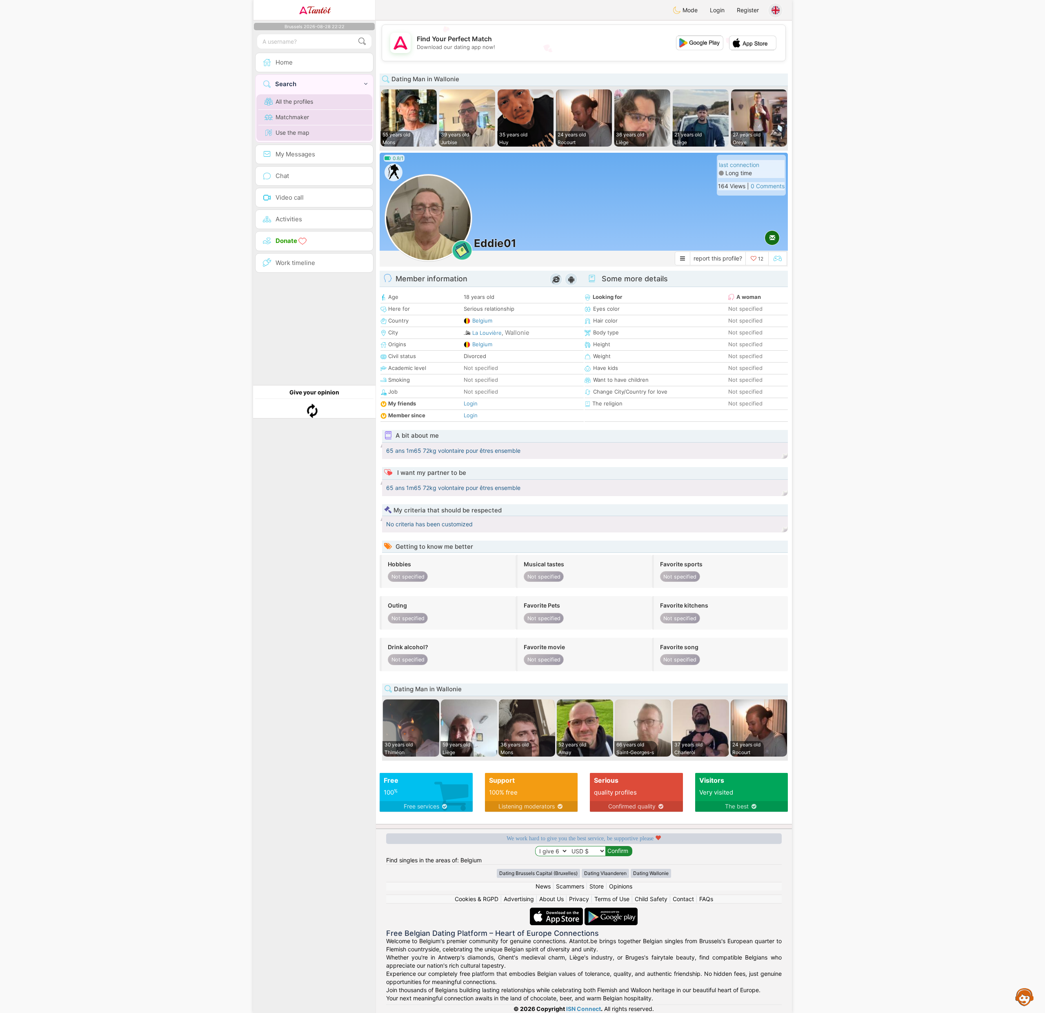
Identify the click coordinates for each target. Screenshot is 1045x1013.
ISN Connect (583, 1008)
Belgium (482, 320)
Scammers (570, 886)
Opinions (620, 886)
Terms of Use (611, 898)
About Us (551, 898)
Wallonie (517, 332)
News (543, 886)
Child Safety (651, 898)
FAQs (706, 898)
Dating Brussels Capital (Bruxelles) (538, 873)
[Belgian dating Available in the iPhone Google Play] (611, 911)
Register (748, 10)
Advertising (519, 898)
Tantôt (318, 10)
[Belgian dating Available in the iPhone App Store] (557, 911)
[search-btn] (362, 41)
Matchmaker (292, 117)
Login (717, 10)
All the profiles (294, 101)
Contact (683, 898)
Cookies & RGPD (476, 898)
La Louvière (487, 333)
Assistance (1024, 996)
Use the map (292, 132)
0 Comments (768, 186)
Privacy (579, 898)
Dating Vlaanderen (605, 873)
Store (596, 886)
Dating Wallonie (651, 873)
